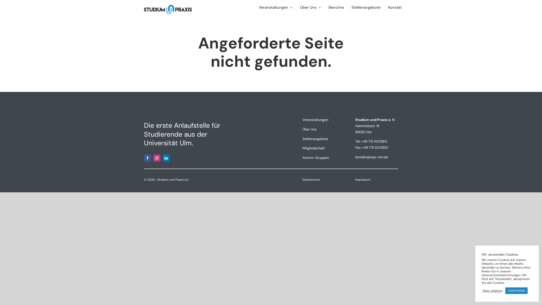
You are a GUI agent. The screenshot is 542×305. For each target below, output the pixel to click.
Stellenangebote (315, 139)
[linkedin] (166, 158)
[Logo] (168, 6)
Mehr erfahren (492, 291)
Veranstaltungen (315, 120)
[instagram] (156, 158)
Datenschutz (311, 180)
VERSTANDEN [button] (516, 291)
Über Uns (310, 129)
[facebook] (147, 158)
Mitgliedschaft (314, 148)
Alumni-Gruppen (316, 157)
